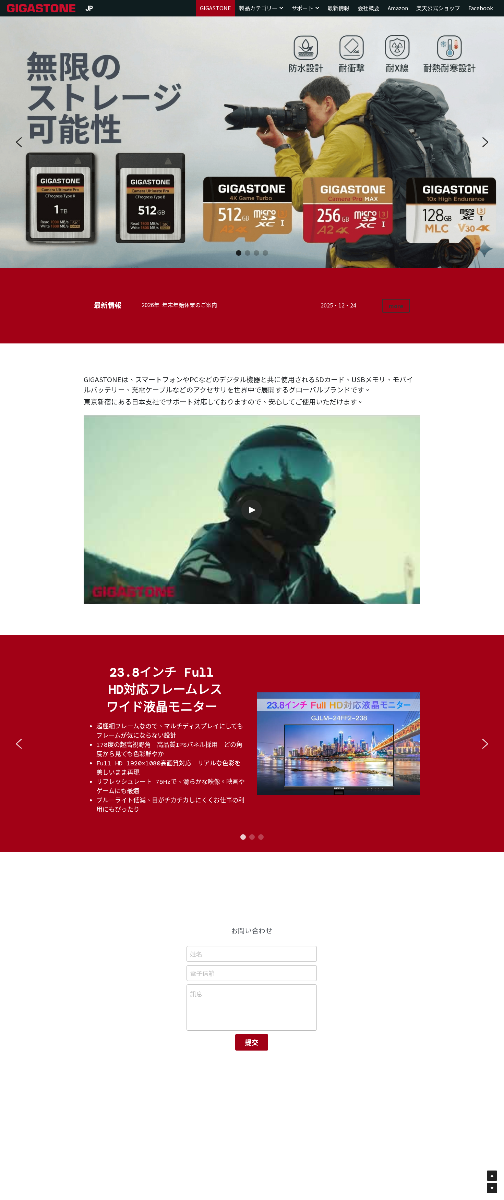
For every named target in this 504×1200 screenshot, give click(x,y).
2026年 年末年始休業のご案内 (179, 305)
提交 (252, 1042)
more (396, 306)
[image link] (41, 8)
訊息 (196, 994)
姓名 (196, 954)
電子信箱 (202, 973)
